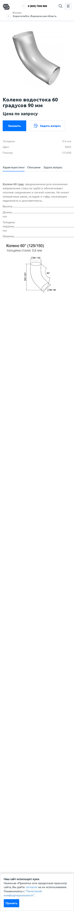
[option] (37, 58)
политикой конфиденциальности (33, 370)
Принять (11, 903)
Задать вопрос (50, 125)
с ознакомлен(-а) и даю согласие (32, 372)
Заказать (14, 125)
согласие (31, 887)
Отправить (33, 437)
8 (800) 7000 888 (37, 6)
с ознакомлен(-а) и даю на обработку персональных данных (37, 360)
